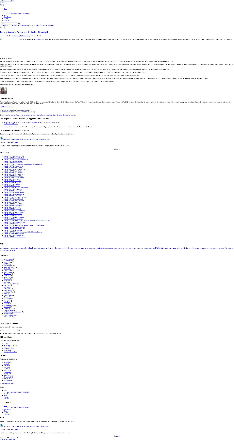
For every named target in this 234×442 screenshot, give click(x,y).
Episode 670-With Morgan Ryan (13, 230)
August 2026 (7, 362)
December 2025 (8, 375)
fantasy (99, 248)
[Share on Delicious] (16, 111)
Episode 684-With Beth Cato (12, 207)
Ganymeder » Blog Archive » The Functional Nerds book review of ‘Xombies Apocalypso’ (30, 122)
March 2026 (7, 370)
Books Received (8, 267)
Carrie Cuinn (7, 269)
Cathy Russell (24, 36)
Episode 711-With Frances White (13, 163)
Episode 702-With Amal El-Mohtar (14, 177)
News (145, 248)
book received (34, 248)
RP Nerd (6, 303)
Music (5, 293)
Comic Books (8, 272)
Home (5, 9)
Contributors (7, 17)
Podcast (159, 247)
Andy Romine (8, 260)
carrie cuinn (72, 248)
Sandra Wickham (9, 305)
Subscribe (6, 20)
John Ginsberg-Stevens (10, 284)
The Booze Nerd (8, 308)
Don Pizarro (7, 274)
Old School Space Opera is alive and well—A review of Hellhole (35, 25)
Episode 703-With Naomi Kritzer (13, 176)
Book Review (15, 36)
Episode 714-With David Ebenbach (14, 158)
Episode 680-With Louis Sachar (13, 214)
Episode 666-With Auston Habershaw (15, 237)
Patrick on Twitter (9, 348)
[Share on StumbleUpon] (25, 111)
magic (126, 248)
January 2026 (7, 373)
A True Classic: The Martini (8, 25)
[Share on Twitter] (10, 111)
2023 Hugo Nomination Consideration (18, 13)
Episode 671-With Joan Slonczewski (14, 228)
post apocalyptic (25, 115)
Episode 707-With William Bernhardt (14, 169)
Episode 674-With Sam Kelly (12, 224)
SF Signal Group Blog (10, 352)
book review (46, 248)
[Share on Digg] (33, 111)
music (138, 248)
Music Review (8, 295)
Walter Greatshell (39, 39)
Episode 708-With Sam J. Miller (13, 167)
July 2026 (6, 364)
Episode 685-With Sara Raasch (13, 205)
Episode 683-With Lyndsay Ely (13, 209)
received (166, 248)
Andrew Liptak (8, 259)
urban (219, 248)
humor (113, 248)
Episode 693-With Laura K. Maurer (14, 192)
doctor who (88, 248)
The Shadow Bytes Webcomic (12, 312)
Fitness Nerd (7, 275)
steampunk (203, 248)
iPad (116, 248)
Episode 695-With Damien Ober (13, 189)
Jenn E (6, 282)
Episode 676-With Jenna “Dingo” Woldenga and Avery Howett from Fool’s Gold (27, 220)
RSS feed (70, 134)
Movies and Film (8, 292)
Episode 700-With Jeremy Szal (12, 181)
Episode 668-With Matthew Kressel (14, 233)
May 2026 (7, 367)
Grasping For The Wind (10, 345)
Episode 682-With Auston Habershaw (15, 210)
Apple (20, 248)
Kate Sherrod (7, 288)
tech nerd (209, 248)
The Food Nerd (8, 310)
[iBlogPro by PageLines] (7, 439)
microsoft (134, 248)
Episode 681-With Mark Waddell (13, 212)
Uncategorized (8, 313)
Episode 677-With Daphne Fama (13, 219)
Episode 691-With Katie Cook (12, 195)
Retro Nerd (7, 302)
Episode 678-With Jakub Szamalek (14, 217)
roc (175, 248)
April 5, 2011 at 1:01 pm (11, 124)
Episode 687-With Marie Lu (12, 202)
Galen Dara (7, 277)
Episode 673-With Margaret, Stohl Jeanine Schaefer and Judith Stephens (24, 225)
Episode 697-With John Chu (12, 186)
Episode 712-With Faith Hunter (13, 161)
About (5, 12)
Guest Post (7, 279)
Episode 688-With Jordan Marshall (14, 200)
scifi (191, 248)
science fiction (41, 115)
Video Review (8, 317)
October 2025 (8, 378)
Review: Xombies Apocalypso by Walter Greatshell (24, 32)
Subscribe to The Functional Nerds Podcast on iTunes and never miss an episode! (26, 139)
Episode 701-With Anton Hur (12, 179)
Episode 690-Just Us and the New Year (15, 197)
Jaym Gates (7, 280)
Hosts (5, 15)
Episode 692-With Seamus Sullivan (14, 194)
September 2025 (8, 380)
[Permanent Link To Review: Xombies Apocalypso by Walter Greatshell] (2, 28)
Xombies (59, 115)
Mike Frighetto (8, 290)
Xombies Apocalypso (69, 115)
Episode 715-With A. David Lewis (14, 156)
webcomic (12, 250)
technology (214, 248)
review (33, 115)
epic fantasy (93, 248)
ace (1, 248)
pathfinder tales (151, 248)
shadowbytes (196, 248)
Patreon (6, 18)
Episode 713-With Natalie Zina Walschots (16, 159)
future (17, 115)
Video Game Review (10, 315)
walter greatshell (50, 115)
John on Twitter (8, 347)
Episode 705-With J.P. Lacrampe (13, 172)
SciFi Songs (7, 350)
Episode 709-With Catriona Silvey (13, 166)
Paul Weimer (7, 298)
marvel (130, 248)
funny (105, 248)
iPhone (120, 248)
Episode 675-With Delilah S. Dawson (14, 222)
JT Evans (6, 287)
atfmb (23, 248)
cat (76, 248)
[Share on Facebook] (3, 111)
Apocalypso (11, 115)
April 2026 (7, 369)
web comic (6, 250)
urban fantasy (225, 248)
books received (62, 248)
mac (123, 248)
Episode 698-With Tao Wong (12, 184)
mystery (142, 248)
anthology (15, 248)
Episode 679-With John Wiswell (13, 215)
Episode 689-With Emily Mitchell (13, 199)
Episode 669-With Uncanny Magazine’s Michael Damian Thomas (23, 232)
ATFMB (6, 264)
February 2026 (8, 372)
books (53, 248)
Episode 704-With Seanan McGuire (14, 174)
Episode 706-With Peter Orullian (13, 171)
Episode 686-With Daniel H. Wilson (14, 204)
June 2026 (7, 365)
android (11, 248)
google (109, 248)
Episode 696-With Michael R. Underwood (16, 187)
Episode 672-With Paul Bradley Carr (14, 227)
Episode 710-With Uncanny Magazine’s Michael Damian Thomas (23, 164)
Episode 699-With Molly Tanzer (13, 182)
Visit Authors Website (6, 107)
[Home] (7, 383)
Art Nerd (6, 262)
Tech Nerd (7, 307)
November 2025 (8, 377)
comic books (80, 248)
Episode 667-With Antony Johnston (14, 235)
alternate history (6, 248)
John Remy (7, 285)
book (27, 248)
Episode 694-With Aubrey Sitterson (14, 191)
